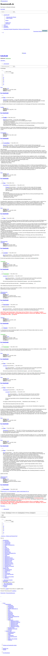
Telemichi (2, 317)
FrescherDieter (3, 132)
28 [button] (3, 84)
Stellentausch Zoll (14, 624)
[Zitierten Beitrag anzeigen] (16, 185)
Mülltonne (10, 639)
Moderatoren (8, 58)
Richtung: (28, 512)
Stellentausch (10, 619)
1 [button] (3, 75)
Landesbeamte (11, 607)
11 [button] (3, 78)
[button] (3, 70)
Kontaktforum (11, 633)
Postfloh (2, 107)
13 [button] (3, 80)
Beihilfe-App (5, 648)
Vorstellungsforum (11, 632)
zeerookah (2, 242)
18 (7, 108)
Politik (9, 634)
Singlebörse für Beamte (12, 628)
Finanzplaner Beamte (37, 31)
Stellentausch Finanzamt (15, 622)
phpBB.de (14, 590)
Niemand (5, 99)
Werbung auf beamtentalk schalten (10, 645)
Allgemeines (10, 605)
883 (8, 243)
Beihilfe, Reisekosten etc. (13, 608)
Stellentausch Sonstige (14, 626)
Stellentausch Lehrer (14, 625)
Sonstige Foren (8, 631)
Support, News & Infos (12, 638)
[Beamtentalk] (4, 1)
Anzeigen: (4, 512)
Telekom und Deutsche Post (13, 616)
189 (8, 88)
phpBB (7, 588)
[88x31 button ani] (45, 31)
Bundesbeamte (11, 606)
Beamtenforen (8, 604)
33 (7, 133)
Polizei (9, 610)
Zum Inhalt (2, 9)
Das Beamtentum (6, 652)
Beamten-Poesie (11, 627)
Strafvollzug (10, 614)
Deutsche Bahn (11, 615)
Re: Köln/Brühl (4, 93)
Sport (9, 637)
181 (8, 318)
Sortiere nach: (15, 512)
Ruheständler (3, 293)
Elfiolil (4, 119)
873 (8, 294)
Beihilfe (4, 649)
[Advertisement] (24, 42)
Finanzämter (10, 617)
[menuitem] (11, 17)
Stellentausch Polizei (14, 620)
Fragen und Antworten (12, 636)
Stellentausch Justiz (14, 623)
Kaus (1, 87)
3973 (8, 263)
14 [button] (3, 81)
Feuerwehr (10, 612)
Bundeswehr (10, 613)
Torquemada (2, 261)
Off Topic (10, 629)
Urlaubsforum (11, 635)
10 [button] (3, 77)
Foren (4, 603)
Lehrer (9, 618)
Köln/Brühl (4, 56)
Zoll (9, 609)
